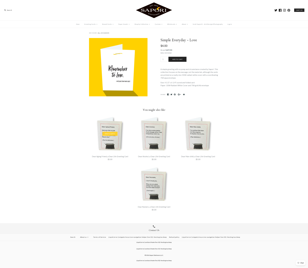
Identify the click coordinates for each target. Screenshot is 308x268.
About (185, 24)
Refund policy (174, 237)
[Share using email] (184, 94)
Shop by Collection (142, 24)
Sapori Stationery (155, 255)
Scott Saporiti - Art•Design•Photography (208, 24)
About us (84, 237)
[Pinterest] (288, 10)
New (78, 24)
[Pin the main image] (175, 94)
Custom (158, 24)
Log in (230, 24)
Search (72, 237)
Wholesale (172, 24)
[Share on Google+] (179, 94)
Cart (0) (299, 10)
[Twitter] (275, 10)
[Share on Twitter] (171, 94)
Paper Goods (124, 24)
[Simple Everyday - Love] (118, 39)
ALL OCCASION (103, 33)
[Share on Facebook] (168, 94)
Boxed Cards (108, 24)
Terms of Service (99, 237)
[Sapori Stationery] (154, 4)
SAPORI (169, 50)
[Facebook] (280, 10)
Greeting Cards (90, 24)
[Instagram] (284, 10)
